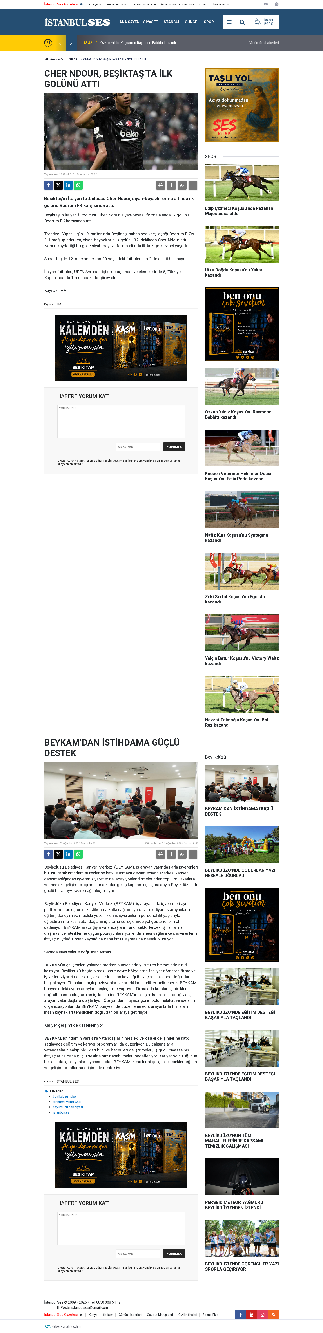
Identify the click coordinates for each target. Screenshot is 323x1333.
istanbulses (61, 1112)
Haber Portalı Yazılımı (66, 1326)
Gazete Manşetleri (144, 4)
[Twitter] (58, 185)
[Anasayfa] (81, 4)
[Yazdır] (160, 185)
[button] (171, 185)
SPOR (209, 22)
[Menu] (229, 22)
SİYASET (150, 22)
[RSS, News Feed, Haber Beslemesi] (273, 1314)
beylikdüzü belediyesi (68, 1107)
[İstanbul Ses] (77, 22)
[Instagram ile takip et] (262, 1314)
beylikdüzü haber (65, 1097)
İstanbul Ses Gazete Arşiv (177, 4)
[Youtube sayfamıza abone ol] (251, 1314)
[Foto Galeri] (276, 4)
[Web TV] (265, 4)
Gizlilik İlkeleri (187, 1315)
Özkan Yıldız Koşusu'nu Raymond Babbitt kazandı (138, 43)
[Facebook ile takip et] (240, 1314)
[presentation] (59, 43)
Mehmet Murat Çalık (67, 1102)
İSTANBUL (171, 22)
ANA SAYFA (129, 22)
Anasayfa (56, 59)
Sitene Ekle (210, 1315)
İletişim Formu (221, 4)
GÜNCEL (192, 22)
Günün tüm (264, 43)
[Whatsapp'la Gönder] (78, 185)
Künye (203, 4)
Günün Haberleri (117, 4)
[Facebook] (48, 185)
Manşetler (95, 4)
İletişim (108, 1315)
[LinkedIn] (68, 185)
